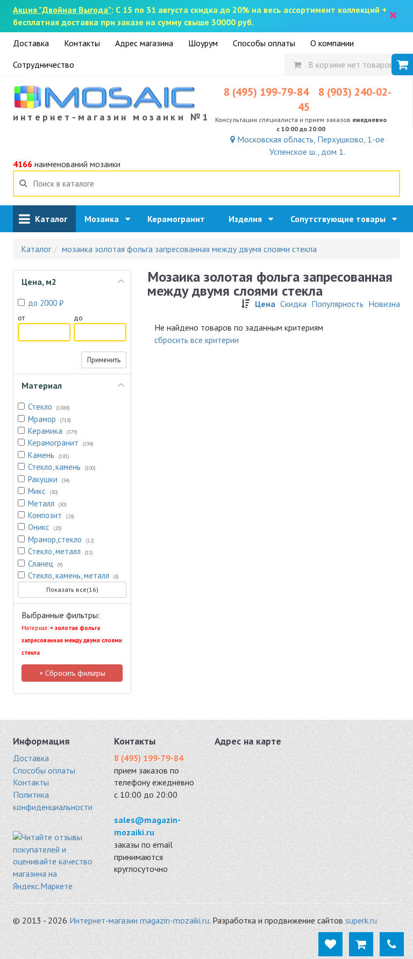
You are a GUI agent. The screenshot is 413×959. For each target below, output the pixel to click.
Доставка (31, 43)
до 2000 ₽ (45, 303)
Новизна (384, 303)
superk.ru (361, 920)
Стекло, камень (62, 467)
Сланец (45, 564)
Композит (51, 515)
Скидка (293, 303)
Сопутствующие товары (341, 218)
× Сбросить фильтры (72, 673)
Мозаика (104, 218)
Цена (265, 303)
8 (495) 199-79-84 (266, 92)
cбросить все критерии (196, 339)
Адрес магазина (144, 43)
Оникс (45, 527)
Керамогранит (179, 218)
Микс (43, 491)
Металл (47, 503)
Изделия (248, 218)
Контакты (82, 43)
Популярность (337, 303)
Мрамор (49, 419)
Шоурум (203, 43)
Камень (48, 455)
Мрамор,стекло (61, 539)
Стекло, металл (60, 551)
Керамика (52, 431)
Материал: (72, 640)
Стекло (49, 407)
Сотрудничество (43, 64)
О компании (332, 43)
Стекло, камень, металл (73, 575)
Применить (103, 359)
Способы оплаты (264, 43)
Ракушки (49, 479)
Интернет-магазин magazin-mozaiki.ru (139, 920)
